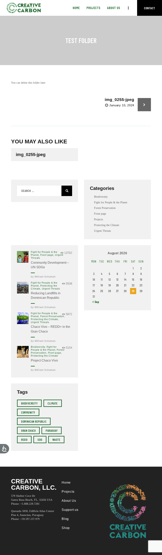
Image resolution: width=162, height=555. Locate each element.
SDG (40, 439)
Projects (98, 219)
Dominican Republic (33, 421)
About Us (69, 500)
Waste (56, 439)
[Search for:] (44, 190)
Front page (100, 213)
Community (28, 412)
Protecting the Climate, (45, 319)
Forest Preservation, (52, 316)
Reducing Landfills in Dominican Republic (45, 295)
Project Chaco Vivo (44, 360)
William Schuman (45, 276)
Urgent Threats (102, 230)
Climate (53, 403)
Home (66, 482)
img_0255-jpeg (30, 154)
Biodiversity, (38, 347)
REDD (24, 439)
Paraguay (51, 430)
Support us (70, 509)
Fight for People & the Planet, (44, 348)
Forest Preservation (105, 207)
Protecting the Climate (106, 225)
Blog (65, 518)
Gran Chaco (28, 430)
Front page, (47, 255)
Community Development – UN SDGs (50, 265)
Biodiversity (101, 196)
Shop (66, 528)
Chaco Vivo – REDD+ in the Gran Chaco (50, 329)
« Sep (95, 302)
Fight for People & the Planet (110, 202)
